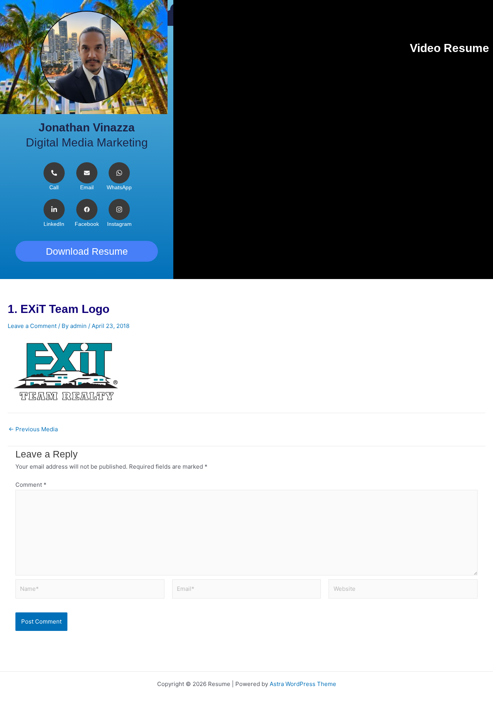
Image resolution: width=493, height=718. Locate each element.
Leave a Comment (32, 326)
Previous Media (33, 429)
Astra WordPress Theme (303, 684)
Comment (31, 484)
